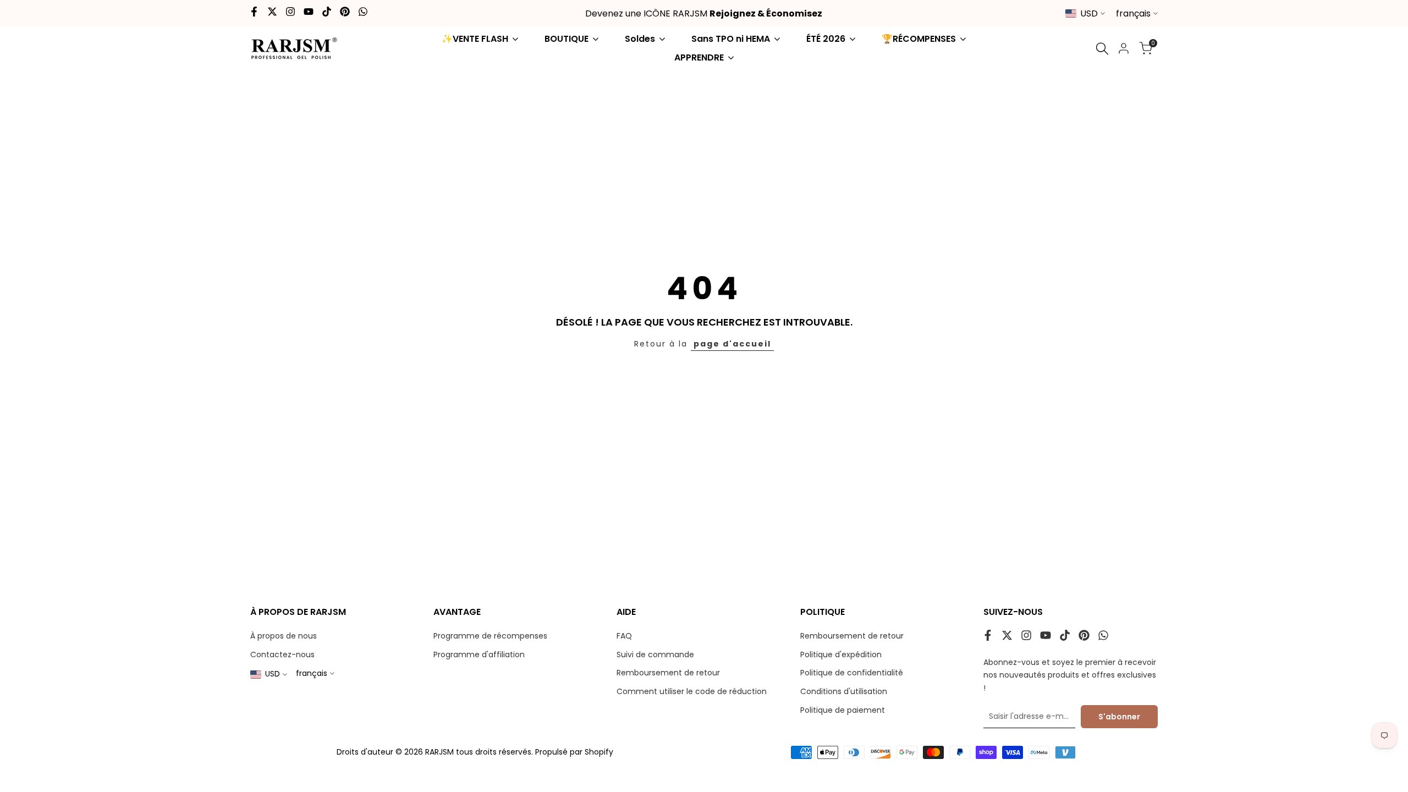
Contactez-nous (282, 654)
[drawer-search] (1102, 48)
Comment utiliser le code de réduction (692, 691)
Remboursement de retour (668, 672)
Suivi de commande (655, 654)
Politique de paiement (842, 710)
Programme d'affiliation (479, 654)
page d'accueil (732, 343)
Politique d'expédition (841, 654)
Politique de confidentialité (851, 672)
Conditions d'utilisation (843, 691)
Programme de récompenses (490, 635)
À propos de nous (283, 635)
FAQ (624, 635)
